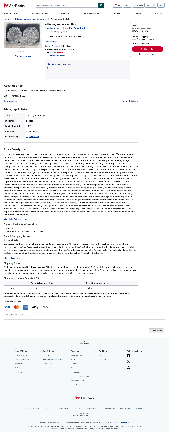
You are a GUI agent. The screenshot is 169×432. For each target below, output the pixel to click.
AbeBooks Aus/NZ (93, 409)
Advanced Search (11, 13)
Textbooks (117, 13)
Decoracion (34, 136)
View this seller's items (55, 56)
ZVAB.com (138, 409)
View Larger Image (23, 56)
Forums (73, 368)
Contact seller (11, 101)
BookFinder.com (84, 414)
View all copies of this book (59, 64)
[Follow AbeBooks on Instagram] (128, 367)
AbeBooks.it (76, 409)
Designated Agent (77, 381)
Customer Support (105, 359)
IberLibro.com (125, 409)
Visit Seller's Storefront (15, 219)
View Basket (19, 372)
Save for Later (51, 41)
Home (6, 19)
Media (73, 359)
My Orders (18, 368)
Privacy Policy (76, 372)
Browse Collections (40, 13)
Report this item (130, 101)
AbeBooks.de (48, 409)
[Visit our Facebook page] (128, 355)
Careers (73, 364)
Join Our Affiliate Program (52, 359)
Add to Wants (156, 331)
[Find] (101, 5)
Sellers (138, 13)
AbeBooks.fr (63, 409)
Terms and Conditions (121, 422)
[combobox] (67, 5)
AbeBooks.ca (110, 409)
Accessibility (75, 385)
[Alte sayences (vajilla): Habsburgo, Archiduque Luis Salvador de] (23, 35)
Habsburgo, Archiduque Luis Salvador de (30, 19)
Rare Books (66, 13)
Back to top (84, 343)
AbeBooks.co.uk (33, 409)
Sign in (127, 5)
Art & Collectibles (91, 13)
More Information (12, 258)
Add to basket (147, 49)
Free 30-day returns (147, 54)
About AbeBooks (77, 355)
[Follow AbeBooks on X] (128, 361)
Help (161, 5)
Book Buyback (48, 364)
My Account (138, 5)
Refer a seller (47, 368)
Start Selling (160, 13)
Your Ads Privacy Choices (80, 376)
